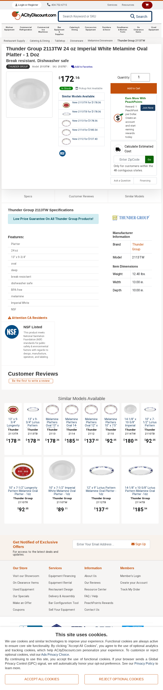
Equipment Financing (62, 576)
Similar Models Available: (78, 96)
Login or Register (27, 5)
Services (112, 4)
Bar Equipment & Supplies (59, 30)
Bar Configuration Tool (64, 603)
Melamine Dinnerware (100, 40)
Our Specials (21, 596)
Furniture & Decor (106, 28)
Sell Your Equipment (62, 609)
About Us (90, 576)
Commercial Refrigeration (25, 28)
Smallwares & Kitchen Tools (122, 29)
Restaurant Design (61, 589)
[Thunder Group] (131, 218)
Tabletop (60, 40)
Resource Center (95, 589)
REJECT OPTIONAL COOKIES (121, 679)
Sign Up (140, 544)
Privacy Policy (144, 663)
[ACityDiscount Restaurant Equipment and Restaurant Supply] (34, 15)
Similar (134, 196)
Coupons (19, 609)
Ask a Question (122, 180)
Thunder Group (18, 66)
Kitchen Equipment (9, 28)
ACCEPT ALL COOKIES (41, 679)
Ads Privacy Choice (55, 654)
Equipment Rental (60, 582)
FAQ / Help (91, 596)
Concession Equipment (90, 28)
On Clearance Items (139, 29)
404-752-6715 (59, 4)
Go (149, 159)
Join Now (147, 107)
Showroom (26, 576)
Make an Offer (22, 603)
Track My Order (130, 589)
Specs (28, 196)
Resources (128, 4)
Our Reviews (92, 582)
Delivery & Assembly (62, 596)
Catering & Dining (75, 28)
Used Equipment (154, 28)
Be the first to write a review (31, 381)
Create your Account (133, 582)
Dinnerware (76, 40)
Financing (145, 180)
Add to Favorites (83, 66)
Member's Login (130, 576)
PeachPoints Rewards (98, 603)
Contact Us (91, 609)
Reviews (81, 196)
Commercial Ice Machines (43, 29)
